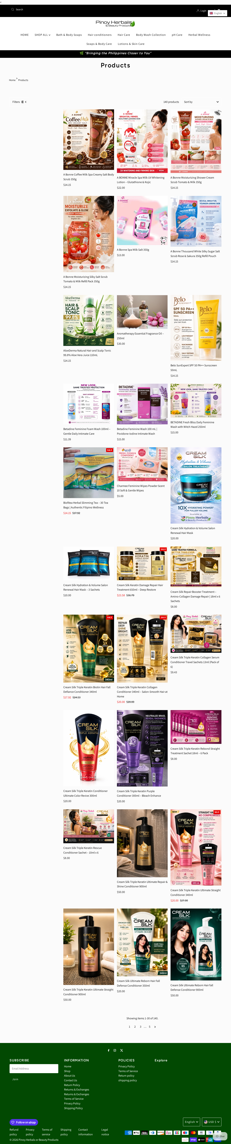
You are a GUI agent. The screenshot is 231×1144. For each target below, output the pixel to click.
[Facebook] (108, 1050)
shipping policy (127, 1080)
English (190, 1122)
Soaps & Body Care (99, 44)
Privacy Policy (72, 1103)
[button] (217, 13)
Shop (67, 1071)
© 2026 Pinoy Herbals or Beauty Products (34, 1140)
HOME (25, 35)
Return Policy (72, 1085)
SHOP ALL (42, 35)
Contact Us (70, 1080)
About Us (69, 1075)
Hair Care (124, 35)
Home (12, 80)
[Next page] (155, 1027)
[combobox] (62, 9)
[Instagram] (115, 1050)
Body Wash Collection (151, 35)
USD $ (212, 1122)
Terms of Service (74, 1099)
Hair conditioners (100, 35)
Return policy (126, 1075)
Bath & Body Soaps (69, 35)
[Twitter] (121, 1050)
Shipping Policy (73, 1108)
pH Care (177, 35)
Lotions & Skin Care (131, 44)
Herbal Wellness (199, 35)
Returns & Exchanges (76, 1089)
